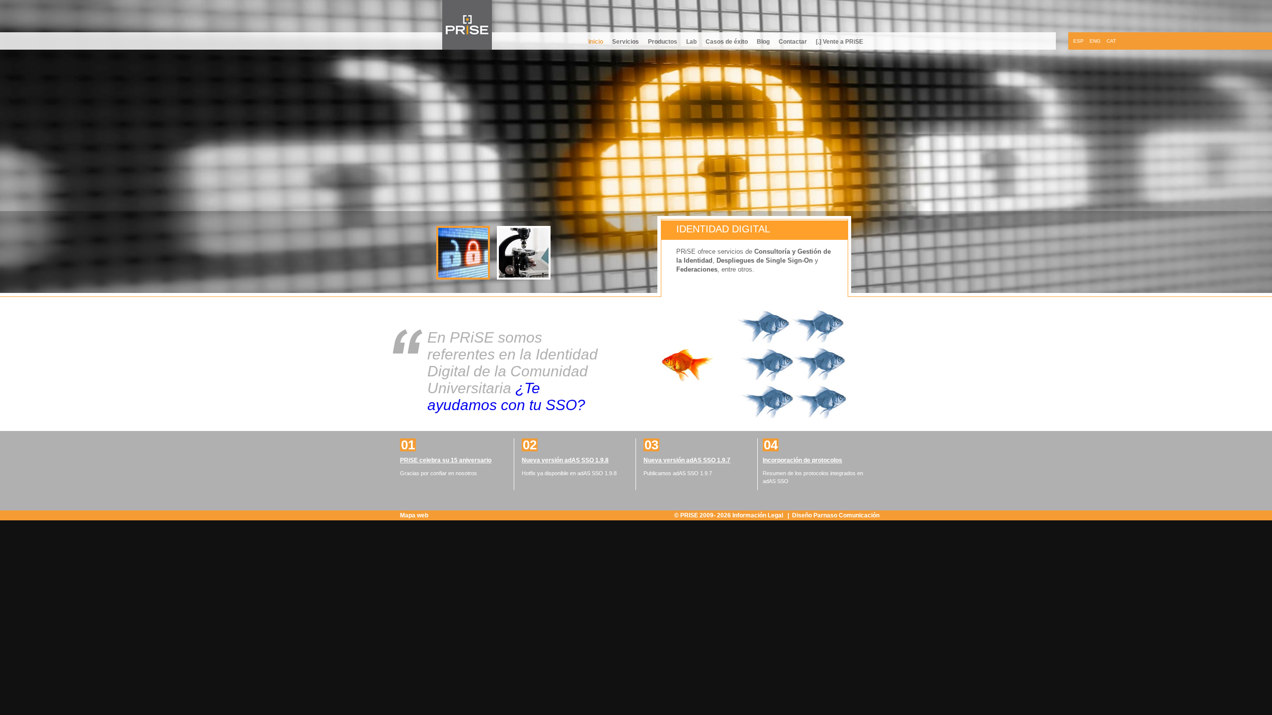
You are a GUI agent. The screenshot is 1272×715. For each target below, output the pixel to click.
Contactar (793, 41)
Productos (662, 41)
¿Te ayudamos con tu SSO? (506, 396)
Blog (763, 41)
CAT (1111, 41)
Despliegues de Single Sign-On (764, 260)
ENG (1095, 41)
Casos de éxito (727, 41)
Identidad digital (723, 228)
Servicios (625, 41)
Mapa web (414, 515)
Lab (691, 41)
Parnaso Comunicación (846, 515)
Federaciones (696, 269)
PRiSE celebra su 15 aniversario (445, 460)
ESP (1078, 41)
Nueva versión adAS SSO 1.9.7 (686, 460)
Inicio (595, 41)
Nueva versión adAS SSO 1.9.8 (565, 460)
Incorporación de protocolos (802, 460)
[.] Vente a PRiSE (839, 41)
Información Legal (758, 515)
